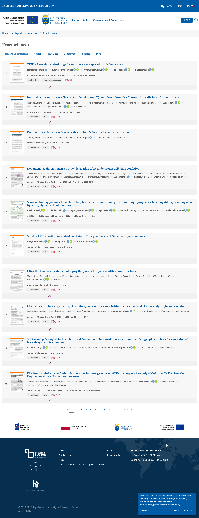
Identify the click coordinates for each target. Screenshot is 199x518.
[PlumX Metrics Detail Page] (51, 87)
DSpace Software (68, 464)
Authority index (81, 20)
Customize (145, 510)
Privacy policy (114, 455)
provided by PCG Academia (92, 464)
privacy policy (174, 505)
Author (37, 53)
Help (187, 20)
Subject (86, 53)
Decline (177, 510)
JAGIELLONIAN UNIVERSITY (147, 450)
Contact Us (65, 455)
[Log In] (179, 5)
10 (114, 409)
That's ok (188, 510)
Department (70, 53)
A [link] (167, 6)
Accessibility (24, 511)
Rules (110, 450)
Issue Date (52, 53)
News (62, 450)
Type (98, 53)
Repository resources (26, 33)
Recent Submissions (16, 54)
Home (5, 33)
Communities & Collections (108, 20)
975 (126, 409)
